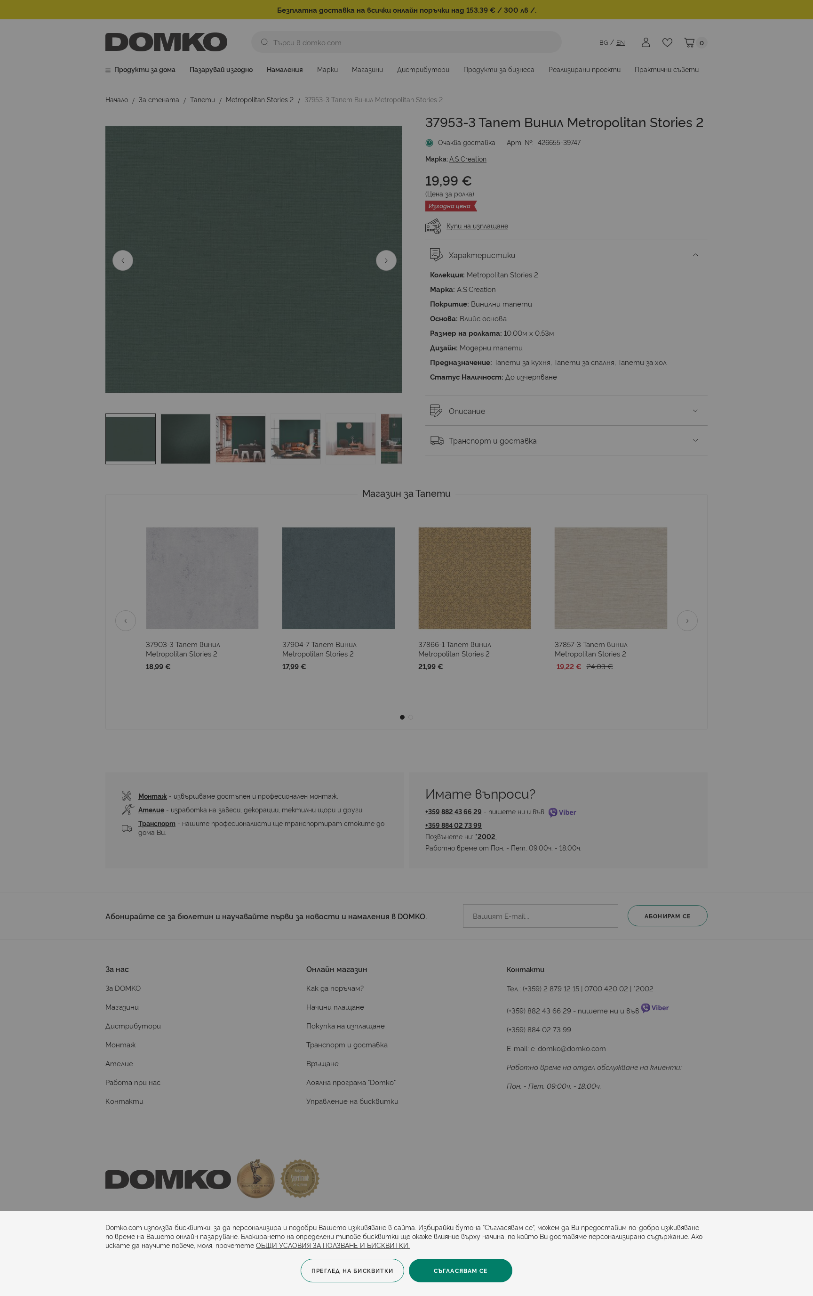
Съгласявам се (461, 1270)
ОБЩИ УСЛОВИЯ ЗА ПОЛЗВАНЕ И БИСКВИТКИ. (333, 1244)
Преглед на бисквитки (352, 1270)
